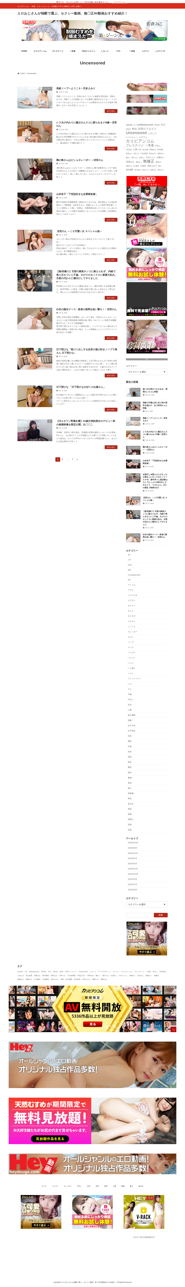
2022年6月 (132, 889)
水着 (130, 746)
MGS (134, 129)
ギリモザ (131, 616)
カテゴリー (131, 366)
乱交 (130, 705)
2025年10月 (133, 843)
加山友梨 (145, 149)
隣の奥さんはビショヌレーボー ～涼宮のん (79, 160)
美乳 (159, 166)
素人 (130, 788)
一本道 (149, 145)
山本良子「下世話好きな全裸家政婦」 (77, 194)
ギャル (131, 611)
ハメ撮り (131, 668)
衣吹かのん (145, 170)
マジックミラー (134, 678)
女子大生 (131, 725)
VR (129, 580)
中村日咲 (129, 149)
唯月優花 (160, 149)
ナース (131, 647)
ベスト (131, 673)
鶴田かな (154, 170)
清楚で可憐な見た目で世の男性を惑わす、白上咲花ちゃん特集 (155, 405)
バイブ (131, 663)
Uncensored (136, 133)
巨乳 (130, 736)
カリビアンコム (119, 2)
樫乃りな (135, 157)
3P (147, 359)
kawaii (128, 129)
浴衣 (130, 751)
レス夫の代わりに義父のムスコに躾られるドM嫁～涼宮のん (155, 434)
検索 (161, 915)
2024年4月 (132, 863)
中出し (158, 146)
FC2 (163, 125)
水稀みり (160, 157)
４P (129, 560)
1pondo (129, 125)
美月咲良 (138, 170)
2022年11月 (133, 869)
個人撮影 (131, 715)
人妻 (130, 710)
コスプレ (131, 621)
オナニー (131, 606)
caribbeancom (145, 124)
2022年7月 (132, 884)
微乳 (130, 741)
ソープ (131, 642)
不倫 (130, 694)
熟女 (130, 762)
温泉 (130, 757)
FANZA (157, 125)
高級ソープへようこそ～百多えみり (75, 88)
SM (129, 570)
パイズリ (131, 652)
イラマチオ (132, 595)
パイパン (131, 658)
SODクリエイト (147, 128)
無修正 (148, 161)
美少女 (131, 804)
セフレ (131, 637)
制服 (130, 720)
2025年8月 (132, 848)
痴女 (130, 772)
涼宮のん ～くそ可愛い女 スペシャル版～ (79, 231)
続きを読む (111, 111)
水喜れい (142, 157)
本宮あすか (152, 153)
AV (134, 125)
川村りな (136, 153)
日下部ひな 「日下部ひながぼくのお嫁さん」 (81, 387)
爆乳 (130, 767)
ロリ (130, 689)
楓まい (128, 157)
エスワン (143, 137)
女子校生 (131, 731)
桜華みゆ (161, 153)
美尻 (130, 809)
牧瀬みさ (159, 162)
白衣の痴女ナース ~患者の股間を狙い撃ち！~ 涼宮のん (86, 309)
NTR (130, 565)
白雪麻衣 (143, 166)
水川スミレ (150, 157)
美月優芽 (130, 170)
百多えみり (152, 166)
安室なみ (129, 153)
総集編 (131, 793)
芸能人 (131, 819)
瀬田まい (139, 162)
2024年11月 (133, 853)
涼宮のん (130, 161)
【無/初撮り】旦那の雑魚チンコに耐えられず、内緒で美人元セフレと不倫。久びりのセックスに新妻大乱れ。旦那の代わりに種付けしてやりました (86, 274)
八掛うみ (137, 149)
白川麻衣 (136, 166)
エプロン (131, 600)
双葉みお (153, 149)
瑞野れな (129, 166)
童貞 (130, 783)
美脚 (130, 814)
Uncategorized (134, 575)
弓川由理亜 (144, 153)
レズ (130, 684)
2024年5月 (132, 858)
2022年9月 (132, 879)
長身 (130, 824)
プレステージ (135, 145)
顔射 (130, 830)
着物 (130, 777)
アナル (131, 590)
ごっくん (131, 626)
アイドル (131, 585)
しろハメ (152, 133)
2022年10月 (133, 874)
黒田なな (161, 170)
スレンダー (132, 632)
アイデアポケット (132, 137)
